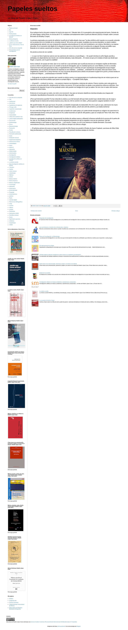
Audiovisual (12, 101)
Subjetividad (12, 223)
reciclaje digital (13, 200)
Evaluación (12, 128)
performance (12, 188)
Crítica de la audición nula (15, 116)
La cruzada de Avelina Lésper (47, 300)
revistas (11, 209)
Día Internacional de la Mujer (46, 245)
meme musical (13, 171)
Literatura (11, 167)
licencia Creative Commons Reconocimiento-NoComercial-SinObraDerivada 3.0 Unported (54, 622)
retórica (11, 207)
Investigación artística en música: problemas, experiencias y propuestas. (57, 282)
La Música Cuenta (13, 41)
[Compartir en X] (58, 206)
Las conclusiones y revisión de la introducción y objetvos (53, 227)
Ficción (11, 130)
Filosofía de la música (14, 132)
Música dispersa (13, 180)
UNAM (11, 224)
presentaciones (13, 194)
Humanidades (12, 143)
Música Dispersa (13, 39)
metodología (12, 173)
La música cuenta (43, 291)
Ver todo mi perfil (12, 83)
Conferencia (12, 111)
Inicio (76, 211)
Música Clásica (13, 178)
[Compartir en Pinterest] (61, 206)
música (11, 177)
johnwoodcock (61, 626)
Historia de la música (14, 141)
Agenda (11, 32)
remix (10, 203)
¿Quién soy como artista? (15, 43)
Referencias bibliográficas (15, 202)
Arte (10, 99)
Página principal (13, 28)
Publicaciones (12, 33)
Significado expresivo (14, 219)
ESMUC (11, 598)
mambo (11, 169)
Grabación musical (14, 137)
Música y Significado (14, 182)
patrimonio (12, 186)
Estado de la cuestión (44, 273)
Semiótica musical (13, 215)
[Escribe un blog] (56, 206)
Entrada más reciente (36, 211)
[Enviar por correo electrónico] (54, 206)
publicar (11, 196)
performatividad (13, 190)
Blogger (78, 626)
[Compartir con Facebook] (60, 206)
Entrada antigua (116, 211)
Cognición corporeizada (15, 109)
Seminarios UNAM (14, 213)
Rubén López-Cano (15, 66)
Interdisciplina (12, 153)
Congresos (12, 113)
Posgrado (11, 192)
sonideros (11, 221)
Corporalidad (12, 114)
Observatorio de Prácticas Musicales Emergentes (15, 608)
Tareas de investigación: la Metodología (49, 236)
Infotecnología (12, 151)
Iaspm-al (11, 147)
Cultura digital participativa (16, 118)
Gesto (10, 136)
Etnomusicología (13, 126)
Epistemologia (12, 122)
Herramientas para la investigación (14, 50)
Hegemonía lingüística (15, 139)
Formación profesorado (15, 134)
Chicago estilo (12, 107)
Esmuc (11, 124)
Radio (10, 198)
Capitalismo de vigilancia (15, 105)
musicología (12, 184)
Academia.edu (13, 600)
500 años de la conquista (15, 48)
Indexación (12, 149)
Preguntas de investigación (46, 218)
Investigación (12, 155)
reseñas (11, 205)
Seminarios (12, 211)
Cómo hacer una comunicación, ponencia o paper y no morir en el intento (58, 263)
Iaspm (10, 145)
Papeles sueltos (32, 8)
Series (10, 217)
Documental (12, 120)
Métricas (11, 175)
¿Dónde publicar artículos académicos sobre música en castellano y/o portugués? (60, 254)
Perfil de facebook (13, 602)
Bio (10, 30)
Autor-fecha (12, 103)
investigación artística (14, 157)
